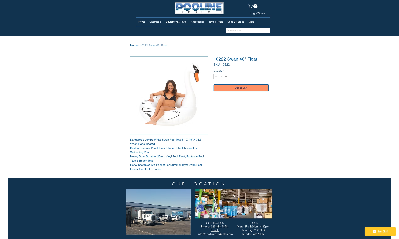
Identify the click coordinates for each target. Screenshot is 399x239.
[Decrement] (216, 76)
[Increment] (226, 76)
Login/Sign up (258, 13)
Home (134, 45)
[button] (253, 6)
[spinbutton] (221, 76)
